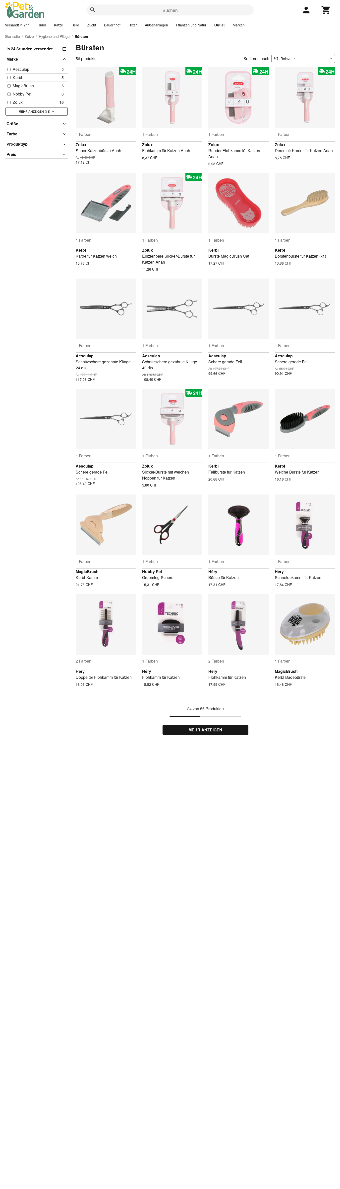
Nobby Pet (152, 571)
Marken (239, 24)
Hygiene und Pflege (54, 36)
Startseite (12, 36)
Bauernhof (112, 24)
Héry (212, 571)
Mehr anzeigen (205, 730)
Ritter (132, 24)
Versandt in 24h (17, 24)
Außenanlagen (156, 24)
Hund (42, 24)
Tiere (75, 24)
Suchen (170, 10)
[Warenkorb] (326, 10)
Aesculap (85, 356)
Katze (58, 24)
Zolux (81, 144)
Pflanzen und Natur (191, 24)
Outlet (219, 24)
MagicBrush (87, 571)
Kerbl (81, 250)
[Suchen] (92, 9)
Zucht (91, 24)
